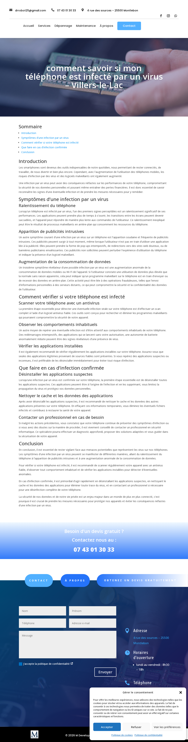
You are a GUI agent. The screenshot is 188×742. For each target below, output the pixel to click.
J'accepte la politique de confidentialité (46, 663)
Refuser (136, 727)
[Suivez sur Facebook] (161, 16)
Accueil (28, 26)
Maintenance (86, 26)
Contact (129, 26)
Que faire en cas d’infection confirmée (44, 147)
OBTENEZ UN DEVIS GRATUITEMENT (140, 580)
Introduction (28, 133)
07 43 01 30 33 (94, 549)
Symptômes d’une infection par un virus (45, 137)
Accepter (107, 727)
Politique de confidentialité (148, 735)
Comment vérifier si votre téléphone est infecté (50, 142)
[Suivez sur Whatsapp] (176, 16)
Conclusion (27, 152)
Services (44, 26)
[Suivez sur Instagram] (168, 16)
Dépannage (63, 26)
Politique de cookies (122, 735)
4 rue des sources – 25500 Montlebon (112, 10)
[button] (180, 692)
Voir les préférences (167, 727)
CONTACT (38, 580)
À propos (106, 26)
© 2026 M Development (81, 735)
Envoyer (105, 672)
